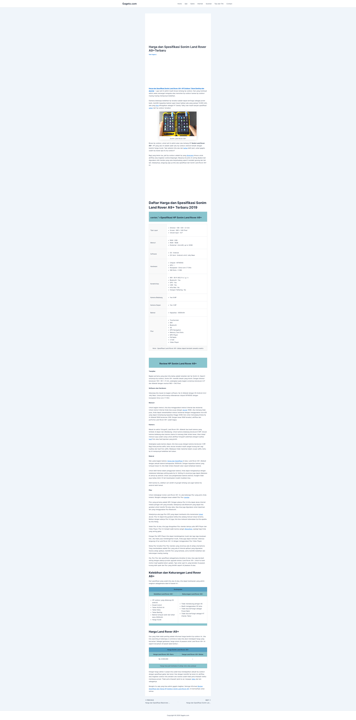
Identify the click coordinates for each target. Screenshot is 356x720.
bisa (157, 105)
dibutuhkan (188, 529)
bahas (185, 148)
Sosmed (208, 4)
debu (193, 679)
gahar (151, 108)
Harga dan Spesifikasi (175, 461)
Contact (229, 4)
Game (192, 4)
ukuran (185, 410)
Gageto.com (129, 3)
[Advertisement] (164, 30)
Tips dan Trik (219, 4)
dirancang (190, 155)
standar (186, 497)
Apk (186, 4)
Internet (200, 4)
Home (180, 4)
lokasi (201, 514)
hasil (150, 439)
